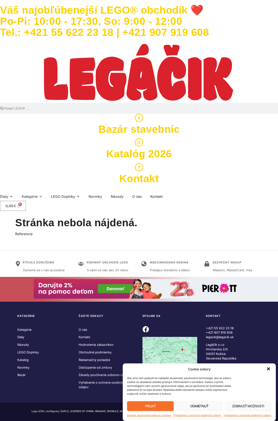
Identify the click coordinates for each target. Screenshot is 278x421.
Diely (20, 337)
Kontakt (139, 178)
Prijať (150, 406)
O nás (137, 196)
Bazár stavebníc (139, 129)
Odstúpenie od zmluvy (95, 367)
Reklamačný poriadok (94, 360)
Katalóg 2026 (139, 154)
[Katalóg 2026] (139, 142)
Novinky (95, 196)
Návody (117, 196)
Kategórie (24, 329)
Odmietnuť (199, 406)
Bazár (21, 375)
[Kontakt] (139, 167)
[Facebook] (145, 329)
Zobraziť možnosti (248, 406)
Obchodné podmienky (95, 352)
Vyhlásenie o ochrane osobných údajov (197, 415)
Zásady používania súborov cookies (149, 415)
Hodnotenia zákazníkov (96, 344)
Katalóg (23, 360)
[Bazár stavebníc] (139, 118)
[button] (268, 369)
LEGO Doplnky (28, 352)
